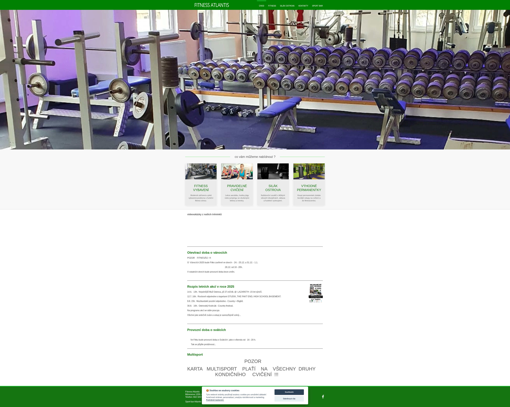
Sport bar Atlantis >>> (195, 401)
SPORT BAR (317, 5)
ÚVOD (261, 5)
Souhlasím (289, 392)
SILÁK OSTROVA (287, 5)
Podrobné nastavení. (215, 400)
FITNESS (272, 5)
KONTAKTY (303, 5)
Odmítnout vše (289, 399)
